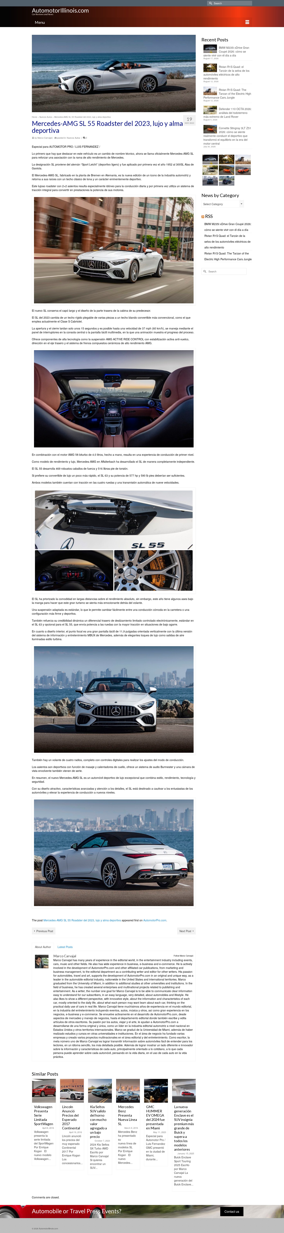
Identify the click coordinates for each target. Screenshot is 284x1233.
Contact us (231, 1211)
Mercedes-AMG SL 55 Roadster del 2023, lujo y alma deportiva (82, 920)
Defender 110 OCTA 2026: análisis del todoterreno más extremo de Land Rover (227, 113)
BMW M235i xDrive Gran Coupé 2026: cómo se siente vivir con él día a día (226, 51)
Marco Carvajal (44, 137)
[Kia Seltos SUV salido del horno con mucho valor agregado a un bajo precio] (72, 1091)
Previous (35, 1135)
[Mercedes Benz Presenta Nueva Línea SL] (100, 1091)
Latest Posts (65, 947)
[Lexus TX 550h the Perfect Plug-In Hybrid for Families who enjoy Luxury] (226, 181)
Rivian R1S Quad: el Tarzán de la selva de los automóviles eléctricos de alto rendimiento (226, 72)
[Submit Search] (210, 3)
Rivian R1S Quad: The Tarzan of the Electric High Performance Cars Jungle (227, 93)
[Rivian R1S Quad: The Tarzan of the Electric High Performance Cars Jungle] (242, 159)
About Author (43, 947)
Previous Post (44, 931)
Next (192, 1135)
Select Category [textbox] (213, 204)
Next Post (185, 931)
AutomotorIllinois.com (60, 10)
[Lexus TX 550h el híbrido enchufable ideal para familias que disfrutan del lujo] (210, 181)
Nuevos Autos (73, 137)
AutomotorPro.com (154, 920)
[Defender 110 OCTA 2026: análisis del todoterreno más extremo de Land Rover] (210, 170)
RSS (209, 216)
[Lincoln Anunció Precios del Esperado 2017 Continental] (44, 1091)
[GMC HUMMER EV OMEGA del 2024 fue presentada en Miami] (128, 1091)
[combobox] (223, 203)
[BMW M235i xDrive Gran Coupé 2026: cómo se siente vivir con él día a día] (210, 159)
